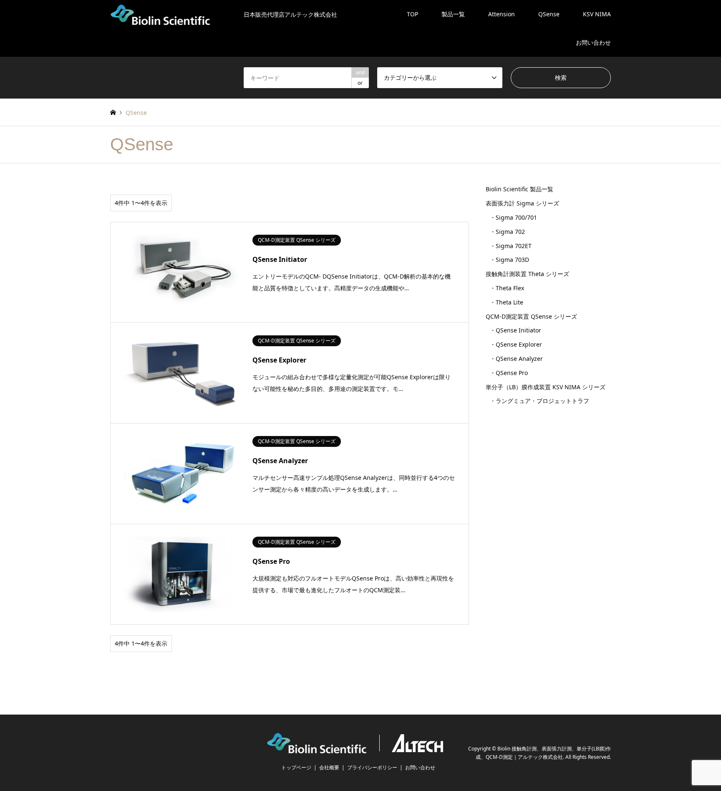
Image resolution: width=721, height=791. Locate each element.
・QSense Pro (509, 373)
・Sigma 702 (507, 232)
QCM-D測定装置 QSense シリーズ (531, 316)
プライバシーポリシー (372, 767)
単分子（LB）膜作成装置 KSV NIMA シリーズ (545, 387)
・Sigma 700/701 (513, 217)
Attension (501, 14)
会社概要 (329, 767)
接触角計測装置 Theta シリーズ (527, 274)
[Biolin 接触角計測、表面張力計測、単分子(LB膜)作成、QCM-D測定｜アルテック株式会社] (360, 748)
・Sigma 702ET (511, 246)
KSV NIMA (597, 14)
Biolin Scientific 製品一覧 (519, 189)
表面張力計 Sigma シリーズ (522, 203)
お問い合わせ (593, 42)
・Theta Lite (506, 302)
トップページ (296, 767)
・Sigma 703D (509, 260)
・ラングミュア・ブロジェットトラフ (539, 401)
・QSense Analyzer (516, 359)
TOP (412, 14)
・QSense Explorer (516, 344)
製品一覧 (453, 14)
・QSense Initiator (515, 330)
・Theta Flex (507, 288)
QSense (549, 14)
